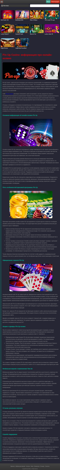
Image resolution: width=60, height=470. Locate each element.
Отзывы (42, 466)
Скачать (47, 466)
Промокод (36, 466)
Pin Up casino (9, 94)
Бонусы (28, 466)
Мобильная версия (20, 466)
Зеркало (12, 466)
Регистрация (55, 1)
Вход (48, 1)
